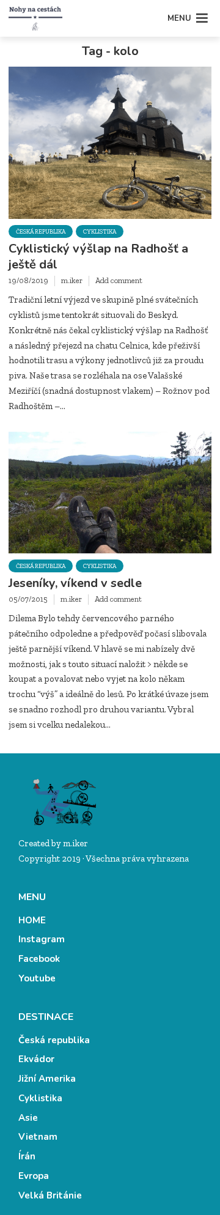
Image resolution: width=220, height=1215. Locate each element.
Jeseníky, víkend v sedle (75, 583)
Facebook (39, 959)
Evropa (33, 1176)
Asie (28, 1118)
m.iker (71, 280)
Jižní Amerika (47, 1079)
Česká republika (40, 231)
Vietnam (37, 1137)
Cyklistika (99, 231)
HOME (32, 920)
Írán (26, 1156)
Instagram (41, 939)
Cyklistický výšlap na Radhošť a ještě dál (98, 257)
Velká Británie (50, 1195)
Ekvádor (36, 1059)
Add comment (118, 280)
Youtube (37, 978)
